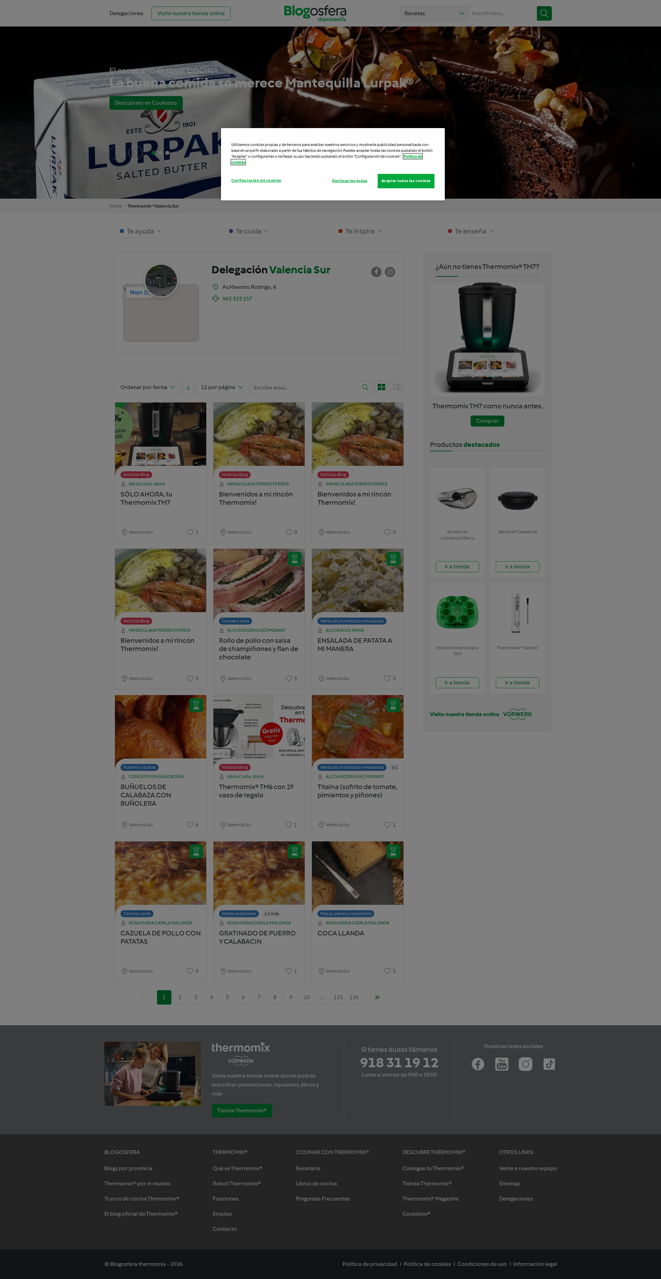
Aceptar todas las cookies (406, 180)
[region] (333, 164)
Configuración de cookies (256, 180)
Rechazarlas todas (349, 180)
